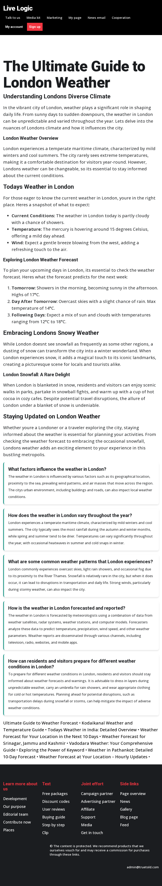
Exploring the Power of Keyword (51, 750)
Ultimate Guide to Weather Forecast (40, 723)
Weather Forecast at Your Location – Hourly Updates (93, 757)
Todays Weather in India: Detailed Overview (92, 730)
